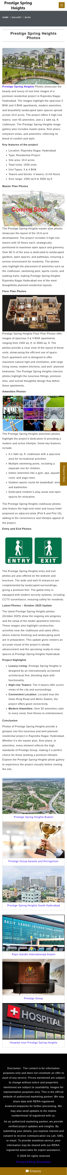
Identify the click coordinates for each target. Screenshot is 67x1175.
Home (5, 17)
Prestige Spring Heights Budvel (33, 817)
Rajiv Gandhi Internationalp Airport (33, 954)
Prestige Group (33, 998)
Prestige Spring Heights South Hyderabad (33, 905)
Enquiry (35, 1171)
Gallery (17, 17)
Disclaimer (44, 1162)
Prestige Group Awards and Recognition (33, 861)
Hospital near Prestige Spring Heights (33, 1042)
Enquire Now (64, 474)
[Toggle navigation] (62, 5)
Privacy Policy (25, 1162)
